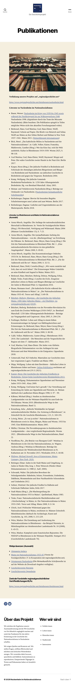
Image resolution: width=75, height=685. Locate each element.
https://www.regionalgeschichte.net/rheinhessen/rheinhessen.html (36, 586)
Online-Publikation (45, 367)
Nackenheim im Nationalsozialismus (26, 679)
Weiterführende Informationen (46, 138)
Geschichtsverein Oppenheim (23, 571)
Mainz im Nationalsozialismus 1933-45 (27, 555)
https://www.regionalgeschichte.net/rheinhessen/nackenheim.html (36, 102)
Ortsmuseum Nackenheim (21, 561)
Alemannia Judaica (19, 551)
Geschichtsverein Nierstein (22, 568)
